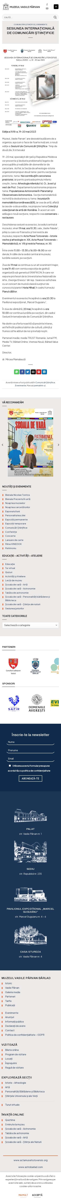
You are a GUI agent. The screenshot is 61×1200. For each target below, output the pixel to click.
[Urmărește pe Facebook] (47, 4)
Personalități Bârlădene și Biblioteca (25, 1091)
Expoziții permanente (16, 519)
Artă (7, 1087)
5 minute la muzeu (15, 1124)
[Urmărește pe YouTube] (47, 8)
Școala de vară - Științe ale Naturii (23, 1141)
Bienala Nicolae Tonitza (17, 494)
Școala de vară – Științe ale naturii (22, 604)
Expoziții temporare (15, 523)
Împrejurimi (11, 1063)
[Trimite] (55, 17)
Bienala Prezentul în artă (17, 499)
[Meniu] (56, 6)
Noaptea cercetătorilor (17, 507)
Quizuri (8, 572)
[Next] (58, 445)
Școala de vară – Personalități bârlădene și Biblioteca (27, 598)
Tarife (8, 1000)
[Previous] (2, 445)
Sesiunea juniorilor (14, 608)
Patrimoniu (10, 548)
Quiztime (10, 1119)
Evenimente (41, 24)
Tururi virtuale (12, 1104)
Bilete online (12, 1049)
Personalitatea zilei (15, 515)
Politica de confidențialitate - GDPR (24, 1034)
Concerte (10, 535)
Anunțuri (9, 1017)
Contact (10, 1030)
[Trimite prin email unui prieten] (33, 371)
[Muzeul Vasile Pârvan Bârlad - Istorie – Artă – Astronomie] (22, 6)
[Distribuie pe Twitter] (27, 371)
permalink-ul (39, 385)
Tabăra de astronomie (17, 592)
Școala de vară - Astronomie (20, 1128)
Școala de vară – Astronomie (20, 588)
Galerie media (12, 992)
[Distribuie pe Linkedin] (44, 371)
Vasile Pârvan (12, 987)
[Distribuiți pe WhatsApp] (16, 371)
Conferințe (11, 531)
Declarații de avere (15, 1025)
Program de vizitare (15, 1054)
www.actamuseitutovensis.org (31, 1160)
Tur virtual (10, 568)
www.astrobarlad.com (30, 1167)
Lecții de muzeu (13, 580)
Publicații (10, 1005)
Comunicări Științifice (25, 24)
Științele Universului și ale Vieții (21, 1095)
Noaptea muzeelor (15, 503)
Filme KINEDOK (13, 543)
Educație (10, 564)
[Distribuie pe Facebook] (22, 371)
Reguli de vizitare (14, 1067)
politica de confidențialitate (36, 770)
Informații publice (14, 1021)
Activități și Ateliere (15, 576)
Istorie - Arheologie (15, 1082)
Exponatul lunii (12, 511)
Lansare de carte (14, 539)
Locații (8, 1058)
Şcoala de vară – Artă (16, 584)
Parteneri (10, 996)
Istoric (8, 983)
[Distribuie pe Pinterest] (38, 371)
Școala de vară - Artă (16, 1137)
